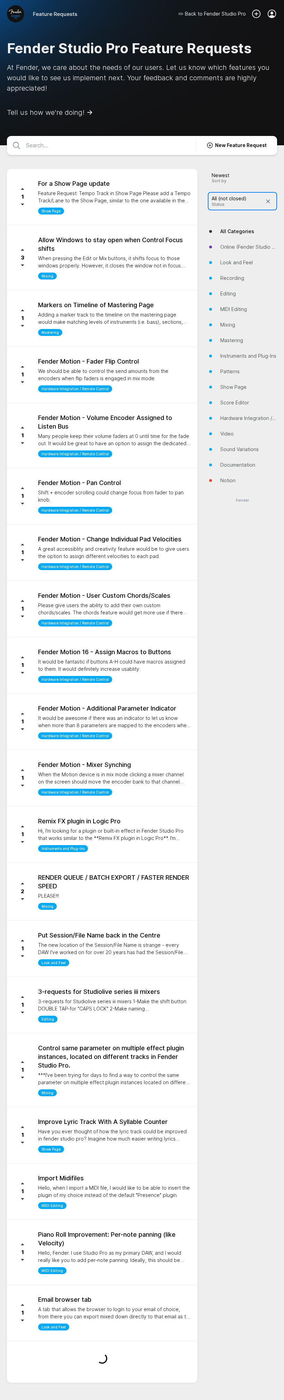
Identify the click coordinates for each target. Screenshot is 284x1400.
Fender (242, 500)
